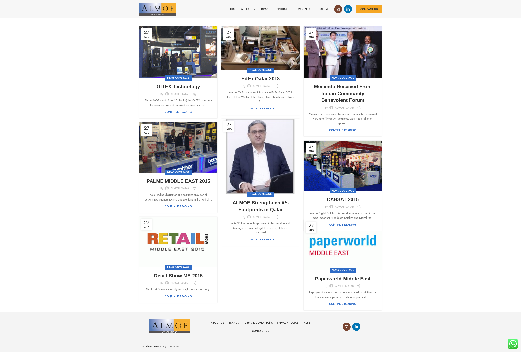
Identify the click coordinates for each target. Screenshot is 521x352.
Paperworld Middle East (342, 278)
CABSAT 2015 (343, 199)
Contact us (369, 9)
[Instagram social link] (338, 9)
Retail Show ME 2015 (178, 275)
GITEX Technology (178, 86)
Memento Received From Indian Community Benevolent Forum (343, 93)
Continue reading (178, 112)
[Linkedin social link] (348, 9)
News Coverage (178, 78)
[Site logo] (157, 9)
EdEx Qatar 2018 (260, 78)
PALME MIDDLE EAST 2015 (178, 181)
